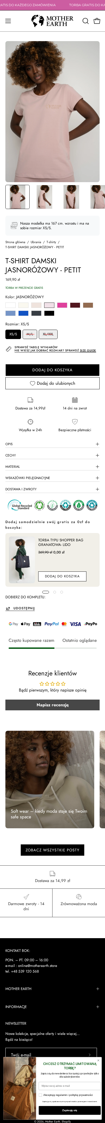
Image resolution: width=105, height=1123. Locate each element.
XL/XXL (48, 334)
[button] (85, 21)
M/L (30, 334)
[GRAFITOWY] (36, 313)
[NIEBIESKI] (10, 313)
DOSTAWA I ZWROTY (21, 489)
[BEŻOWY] (36, 305)
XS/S (13, 334)
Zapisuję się (69, 1110)
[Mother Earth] (52, 21)
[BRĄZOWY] (88, 305)
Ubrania (36, 242)
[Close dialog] (98, 1060)
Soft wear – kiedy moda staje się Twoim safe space (49, 814)
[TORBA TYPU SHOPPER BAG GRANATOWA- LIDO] (22, 560)
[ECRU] (23, 305)
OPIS (9, 444)
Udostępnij (24, 608)
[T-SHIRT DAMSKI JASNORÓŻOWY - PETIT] (17, 197)
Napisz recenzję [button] (53, 705)
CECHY (10, 455)
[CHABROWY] (23, 313)
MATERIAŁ (12, 466)
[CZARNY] (49, 313)
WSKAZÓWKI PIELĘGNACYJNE (27, 478)
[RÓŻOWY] (62, 305)
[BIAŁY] (10, 305)
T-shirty (51, 242)
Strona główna (15, 242)
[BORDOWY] (75, 305)
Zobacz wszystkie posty (53, 850)
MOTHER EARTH (18, 988)
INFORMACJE (16, 1006)
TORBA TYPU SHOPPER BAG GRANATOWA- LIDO (60, 542)
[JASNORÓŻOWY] (49, 305)
